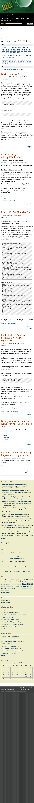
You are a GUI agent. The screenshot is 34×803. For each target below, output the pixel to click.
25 (28, 62)
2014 (3, 51)
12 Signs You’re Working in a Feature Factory (14, 497)
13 (28, 60)
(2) (13, 494)
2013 (29, 49)
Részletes (3, 23)
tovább (3, 629)
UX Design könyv (6, 520)
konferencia (18, 586)
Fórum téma (20, 69)
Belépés (3, 15)
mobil (31, 586)
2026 (18, 53)
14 (3, 62)
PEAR (9, 588)
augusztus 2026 (17, 663)
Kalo (4, 215)
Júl (27, 55)
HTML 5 (4, 584)
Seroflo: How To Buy (7, 617)
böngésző (21, 580)
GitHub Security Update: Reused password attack (15, 514)
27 (3, 63)
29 (7, 63)
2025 (14, 53)
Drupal (12, 582)
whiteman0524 (7, 77)
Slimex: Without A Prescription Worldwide (12, 624)
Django (7, 582)
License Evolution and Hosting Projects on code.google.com (16, 454)
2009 (14, 49)
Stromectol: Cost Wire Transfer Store (11, 612)
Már (14, 55)
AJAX (3, 580)
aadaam (5, 160)
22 (21, 62)
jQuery (3, 586)
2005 (27, 47)
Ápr (17, 55)
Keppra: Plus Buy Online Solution (10, 610)
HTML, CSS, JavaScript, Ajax (11, 323)
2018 (18, 51)
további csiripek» (6, 602)
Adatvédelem (4, 689)
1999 (8, 47)
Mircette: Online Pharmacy (9, 626)
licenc (4, 467)
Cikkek (12, 18)
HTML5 (9, 584)
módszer (5, 199)
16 (7, 62)
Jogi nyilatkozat (11, 687)
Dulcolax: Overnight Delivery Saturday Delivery (14, 614)
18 (12, 62)
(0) (30, 488)
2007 (7, 49)
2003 (19, 47)
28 (5, 63)
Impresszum (4, 687)
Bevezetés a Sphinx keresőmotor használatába (17, 571)
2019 (22, 51)
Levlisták (22, 18)
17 (10, 62)
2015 (7, 51)
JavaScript (27, 584)
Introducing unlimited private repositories (13, 525)
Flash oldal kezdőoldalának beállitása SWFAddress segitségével (14, 338)
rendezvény (30, 588)
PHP (4, 143)
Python (24, 588)
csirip (30, 146)
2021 (29, 51)
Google (27, 582)
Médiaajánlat (11, 689)
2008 (11, 49)
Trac (4, 441)
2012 (25, 49)
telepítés (5, 439)
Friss (10, 20)
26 (30, 62)
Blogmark (13, 69)
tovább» (3, 538)
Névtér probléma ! (10, 74)
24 (25, 62)
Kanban (5, 197)
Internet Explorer (16, 584)
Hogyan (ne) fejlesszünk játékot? (17, 566)
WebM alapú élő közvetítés (17, 558)
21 (19, 62)
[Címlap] (7, 5)
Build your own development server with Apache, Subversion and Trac (16, 424)
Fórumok (17, 18)
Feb (11, 55)
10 (22, 60)
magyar (26, 586)
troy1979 (5, 343)
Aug (30, 55)
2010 (18, 49)
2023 (7, 53)
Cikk (8, 69)
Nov (10, 57)
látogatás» (28, 446)
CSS (26, 579)
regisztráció (11, 15)
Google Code (6, 466)
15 (5, 62)
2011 (22, 49)
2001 (12, 47)
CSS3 (31, 580)
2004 (23, 47)
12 (26, 60)
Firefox (21, 582)
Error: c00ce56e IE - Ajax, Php (16, 212)
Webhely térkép (9, 691)
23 (23, 62)
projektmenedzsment (9, 200)
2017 (14, 51)
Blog (3, 18)
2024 (11, 53)
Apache (5, 435)
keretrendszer (9, 586)
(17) (31, 518)
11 (24, 60)
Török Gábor (6, 429)
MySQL (4, 588)
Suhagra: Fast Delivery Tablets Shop (11, 621)
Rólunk (2, 691)
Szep (3, 57)
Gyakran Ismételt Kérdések (19, 691)
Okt (7, 57)
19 (14, 62)
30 (10, 63)
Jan (8, 55)
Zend (8, 590)
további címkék (5, 592)
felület (16, 582)
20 (16, 62)
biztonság (13, 580)
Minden (4, 47)
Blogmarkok (7, 18)
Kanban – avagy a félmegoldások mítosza (12, 156)
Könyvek (6, 20)
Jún (24, 55)
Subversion (6, 437)
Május (20, 55)
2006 (3, 49)
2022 (3, 53)
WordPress (4, 590)
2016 (11, 51)
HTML (31, 582)
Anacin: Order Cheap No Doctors (10, 619)
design (3, 582)
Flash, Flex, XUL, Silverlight (10, 411)
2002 (16, 47)
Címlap (3, 38)
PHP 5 (19, 588)
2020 (25, 51)
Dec (13, 57)
